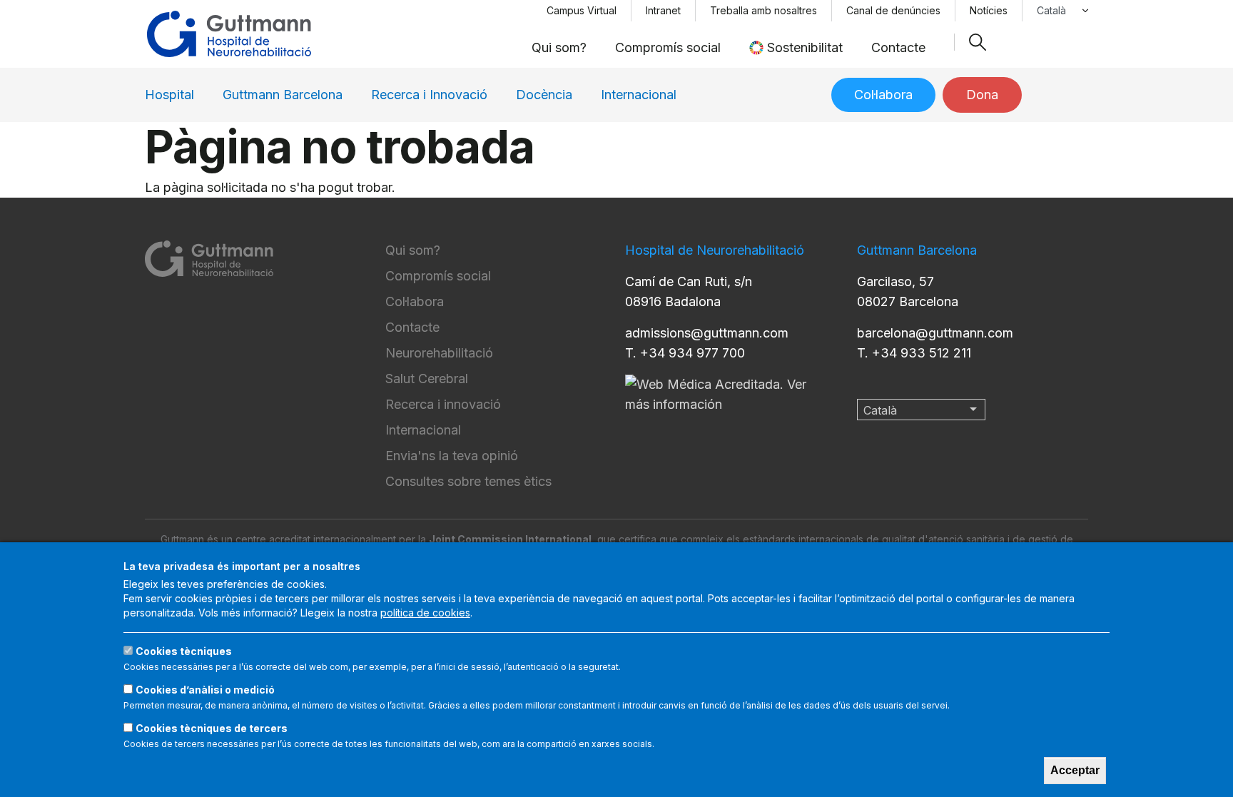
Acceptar (1075, 770)
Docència (544, 94)
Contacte (898, 47)
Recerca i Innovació (429, 94)
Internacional (638, 94)
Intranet (663, 10)
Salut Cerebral (426, 378)
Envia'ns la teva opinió (451, 455)
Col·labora (883, 94)
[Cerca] (977, 42)
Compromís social (668, 47)
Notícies (989, 10)
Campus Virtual (581, 10)
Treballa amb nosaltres (763, 10)
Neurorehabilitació (439, 352)
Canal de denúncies (893, 10)
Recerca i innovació (443, 404)
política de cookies (425, 612)
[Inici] (229, 34)
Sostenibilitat (805, 47)
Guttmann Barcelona (282, 94)
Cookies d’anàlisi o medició (205, 690)
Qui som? (559, 47)
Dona (982, 94)
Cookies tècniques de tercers (212, 728)
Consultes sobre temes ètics (468, 481)
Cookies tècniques (184, 651)
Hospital (169, 94)
